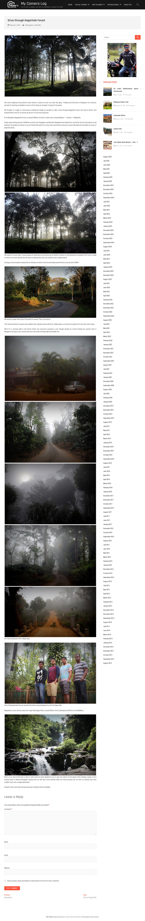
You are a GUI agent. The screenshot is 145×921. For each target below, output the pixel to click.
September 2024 (108, 243)
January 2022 (107, 345)
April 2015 (106, 594)
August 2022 (107, 320)
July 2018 (106, 467)
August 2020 (107, 389)
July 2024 (106, 251)
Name (6, 842)
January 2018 (107, 492)
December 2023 (108, 271)
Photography (29, 25)
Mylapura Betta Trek (121, 102)
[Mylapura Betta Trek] (107, 102)
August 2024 (107, 247)
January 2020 (107, 402)
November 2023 (108, 275)
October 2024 (107, 238)
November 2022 (108, 308)
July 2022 (106, 324)
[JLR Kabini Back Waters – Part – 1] (107, 142)
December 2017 (108, 496)
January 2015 (107, 606)
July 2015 (106, 585)
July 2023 (106, 283)
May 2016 (106, 553)
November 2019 (108, 410)
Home (70, 5)
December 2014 (108, 610)
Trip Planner (97, 5)
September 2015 (108, 577)
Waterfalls (37, 25)
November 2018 (108, 451)
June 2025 (106, 206)
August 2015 (107, 581)
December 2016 (108, 528)
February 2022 (107, 340)
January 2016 (107, 565)
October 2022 (107, 312)
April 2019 (106, 434)
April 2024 (106, 263)
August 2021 (107, 365)
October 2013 (107, 655)
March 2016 (107, 557)
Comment (8, 809)
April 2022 (106, 332)
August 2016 (107, 541)
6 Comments (131, 105)
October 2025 (107, 193)
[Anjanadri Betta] (107, 115)
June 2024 (106, 255)
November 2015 (108, 569)
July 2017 (106, 516)
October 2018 (107, 455)
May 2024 (106, 259)
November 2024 (108, 234)
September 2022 (108, 316)
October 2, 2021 (119, 132)
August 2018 (107, 463)
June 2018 (106, 471)
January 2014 (107, 643)
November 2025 (108, 189)
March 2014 (107, 635)
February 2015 (107, 602)
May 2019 (106, 430)
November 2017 (108, 500)
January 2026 (107, 181)
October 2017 (107, 504)
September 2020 (108, 385)
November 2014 (108, 614)
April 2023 (106, 296)
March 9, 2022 (118, 146)
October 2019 (107, 414)
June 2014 (106, 630)
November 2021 (108, 353)
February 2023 (107, 300)
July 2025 (106, 202)
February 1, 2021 (119, 119)
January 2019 (107, 443)
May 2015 (106, 590)
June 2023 (106, 287)
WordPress (78, 917)
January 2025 (107, 226)
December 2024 (108, 230)
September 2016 (108, 537)
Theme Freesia (69, 917)
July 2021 (106, 369)
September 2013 (108, 659)
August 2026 (107, 157)
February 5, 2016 (14, 25)
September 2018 (108, 459)
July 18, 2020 (118, 95)
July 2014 (106, 626)
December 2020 (108, 381)
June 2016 (106, 549)
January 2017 (107, 524)
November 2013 (108, 651)
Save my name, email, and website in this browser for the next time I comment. (33, 881)
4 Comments (129, 119)
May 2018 (106, 475)
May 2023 (106, 292)
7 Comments (127, 95)
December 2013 (108, 647)
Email (6, 855)
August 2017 (107, 512)
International (113, 5)
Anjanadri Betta (119, 115)
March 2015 (107, 598)
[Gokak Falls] (107, 129)
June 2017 (106, 520)
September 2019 (108, 418)
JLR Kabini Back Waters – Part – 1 (126, 142)
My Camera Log (33, 3)
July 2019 (106, 426)
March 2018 (107, 483)
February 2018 (107, 488)
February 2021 (107, 373)
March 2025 (107, 218)
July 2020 (106, 394)
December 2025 (108, 185)
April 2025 (106, 214)
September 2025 (108, 198)
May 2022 (106, 328)
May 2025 (106, 210)
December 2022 (108, 304)
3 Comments (128, 146)
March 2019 (107, 439)
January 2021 (107, 377)
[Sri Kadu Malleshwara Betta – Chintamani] (107, 89)
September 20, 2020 (120, 105)
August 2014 (107, 622)
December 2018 (108, 447)
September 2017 (108, 508)
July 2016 (106, 545)
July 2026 (106, 161)
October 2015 (107, 573)
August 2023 (107, 279)
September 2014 (108, 618)
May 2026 (106, 169)
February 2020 (107, 398)
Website (7, 868)
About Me (128, 5)
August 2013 (107, 663)
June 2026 (106, 165)
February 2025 (107, 222)
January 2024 (107, 267)
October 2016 (107, 532)
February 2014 (107, 639)
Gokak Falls (118, 129)
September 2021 (108, 361)
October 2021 (107, 357)
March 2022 (107, 336)
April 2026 (106, 173)
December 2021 (108, 349)
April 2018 (106, 479)
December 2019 (108, 406)
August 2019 (107, 422)
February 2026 (107, 177)
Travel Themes (81, 5)
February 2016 (107, 561)
